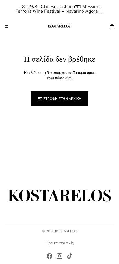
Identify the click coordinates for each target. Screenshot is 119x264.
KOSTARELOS (66, 231)
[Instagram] (59, 255)
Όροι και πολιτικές (60, 243)
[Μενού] (6, 26)
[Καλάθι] (112, 26)
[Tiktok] (69, 255)
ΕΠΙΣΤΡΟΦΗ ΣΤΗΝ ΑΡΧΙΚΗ (59, 98)
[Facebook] (49, 255)
